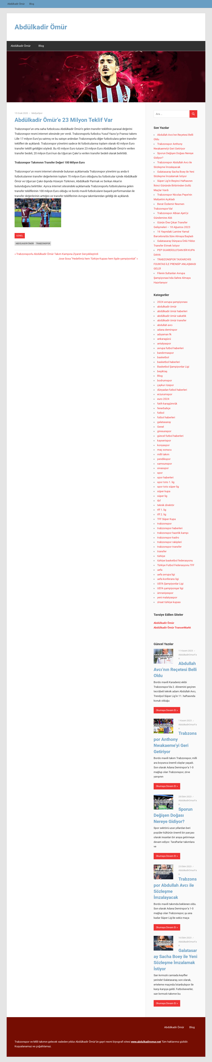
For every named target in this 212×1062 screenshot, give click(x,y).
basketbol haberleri (168, 362)
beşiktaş (162, 371)
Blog (31, 3)
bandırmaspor (165, 352)
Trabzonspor (43, 243)
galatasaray (164, 422)
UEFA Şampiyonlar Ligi (170, 583)
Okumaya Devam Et (166, 710)
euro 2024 (163, 398)
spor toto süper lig (168, 486)
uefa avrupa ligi (166, 574)
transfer (162, 551)
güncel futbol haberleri (170, 435)
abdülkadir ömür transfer (171, 320)
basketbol (163, 357)
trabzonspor (164, 523)
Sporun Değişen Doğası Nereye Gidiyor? (173, 815)
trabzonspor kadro (168, 537)
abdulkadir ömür (166, 306)
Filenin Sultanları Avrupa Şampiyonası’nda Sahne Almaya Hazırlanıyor (172, 278)
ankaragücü (164, 338)
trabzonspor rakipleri (169, 542)
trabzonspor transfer (169, 546)
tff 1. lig (161, 509)
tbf (159, 500)
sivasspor (163, 468)
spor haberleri (165, 477)
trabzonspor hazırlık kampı (172, 532)
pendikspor (164, 459)
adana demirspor (167, 329)
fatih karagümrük (167, 403)
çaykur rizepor (165, 385)
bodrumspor (164, 380)
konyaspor (163, 445)
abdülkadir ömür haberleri (172, 311)
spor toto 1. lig (165, 482)
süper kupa (163, 491)
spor (160, 472)
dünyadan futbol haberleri (172, 389)
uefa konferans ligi (168, 579)
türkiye (161, 556)
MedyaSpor (37, 113)
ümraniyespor (165, 592)
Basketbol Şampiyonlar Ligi (173, 366)
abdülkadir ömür (25, 243)
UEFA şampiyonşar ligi (170, 588)
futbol (160, 412)
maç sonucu (164, 449)
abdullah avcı (164, 325)
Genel (19, 235)
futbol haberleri (166, 417)
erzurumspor (164, 394)
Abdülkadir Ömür (16, 3)
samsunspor (164, 463)
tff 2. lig (161, 514)
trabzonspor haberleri (170, 528)
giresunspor (164, 431)
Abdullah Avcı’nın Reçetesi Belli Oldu (175, 669)
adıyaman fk (164, 334)
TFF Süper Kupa (166, 519)
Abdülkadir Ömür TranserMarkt (172, 627)
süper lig (162, 495)
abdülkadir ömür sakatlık (171, 315)
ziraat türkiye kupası (169, 602)
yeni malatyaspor (167, 597)
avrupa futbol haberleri (170, 348)
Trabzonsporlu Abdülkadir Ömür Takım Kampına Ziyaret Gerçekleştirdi (57, 253)
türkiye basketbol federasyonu (175, 560)
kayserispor (164, 440)
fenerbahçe (163, 408)
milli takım (163, 454)
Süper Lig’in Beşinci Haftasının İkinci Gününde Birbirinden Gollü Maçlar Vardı (173, 185)
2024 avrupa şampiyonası (172, 301)
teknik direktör (165, 505)
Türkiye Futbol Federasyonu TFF (175, 565)
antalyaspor (164, 343)
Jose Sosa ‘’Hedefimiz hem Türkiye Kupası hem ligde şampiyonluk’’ (97, 258)
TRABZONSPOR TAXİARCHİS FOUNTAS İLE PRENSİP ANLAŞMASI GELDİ (175, 264)
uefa (159, 569)
